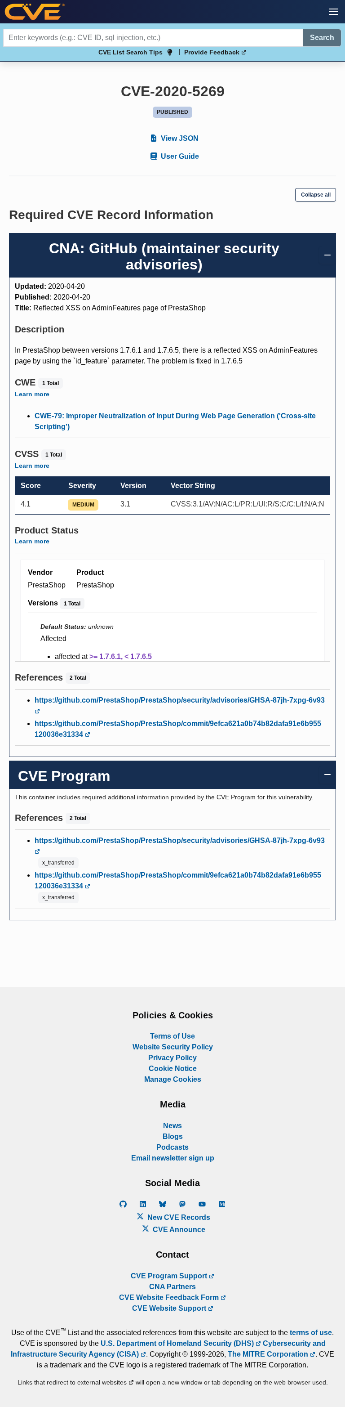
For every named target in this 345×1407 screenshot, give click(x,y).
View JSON (179, 138)
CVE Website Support (170, 1308)
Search (322, 37)
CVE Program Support (170, 1276)
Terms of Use (172, 1036)
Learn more (32, 394)
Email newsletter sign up (172, 1158)
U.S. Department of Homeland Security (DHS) (178, 1343)
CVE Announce (178, 1229)
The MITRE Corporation (269, 1354)
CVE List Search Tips (130, 52)
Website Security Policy (173, 1047)
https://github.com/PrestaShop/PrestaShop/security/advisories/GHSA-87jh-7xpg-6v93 (180, 700)
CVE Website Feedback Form (170, 1297)
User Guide (179, 156)
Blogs (173, 1136)
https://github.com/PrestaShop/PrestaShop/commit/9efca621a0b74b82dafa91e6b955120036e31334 (178, 729)
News (172, 1125)
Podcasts (172, 1147)
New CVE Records (178, 1217)
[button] (333, 12)
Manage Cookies (172, 1079)
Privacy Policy (172, 1058)
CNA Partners (172, 1286)
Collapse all (316, 195)
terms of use (311, 1332)
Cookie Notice (173, 1068)
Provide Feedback (212, 52)
